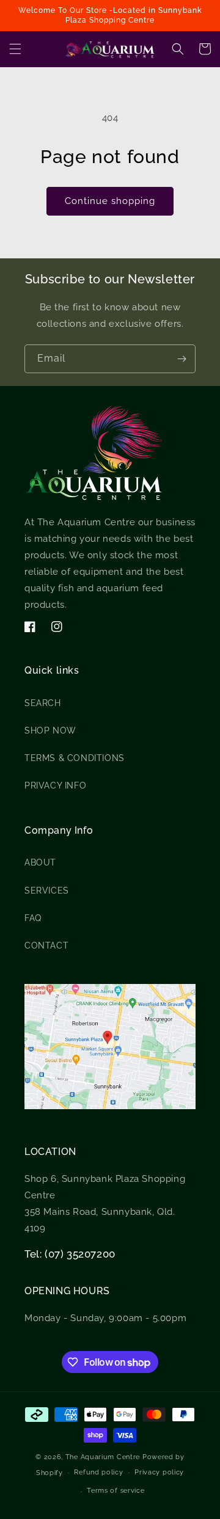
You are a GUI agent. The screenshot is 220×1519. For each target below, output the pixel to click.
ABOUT (40, 862)
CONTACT (46, 945)
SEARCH (42, 703)
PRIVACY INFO (55, 785)
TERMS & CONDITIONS (74, 758)
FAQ (33, 918)
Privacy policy (159, 1472)
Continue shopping (110, 200)
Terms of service (115, 1491)
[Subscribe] (181, 358)
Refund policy (98, 1472)
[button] (15, 48)
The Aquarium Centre (102, 1457)
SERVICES (46, 890)
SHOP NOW (50, 730)
